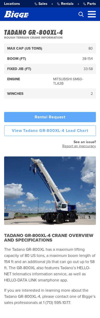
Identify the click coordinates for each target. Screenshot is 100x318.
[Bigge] (16, 14)
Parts (91, 4)
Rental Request (50, 117)
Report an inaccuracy (79, 146)
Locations (12, 4)
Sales (42, 4)
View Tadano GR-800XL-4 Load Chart (50, 130)
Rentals (67, 4)
